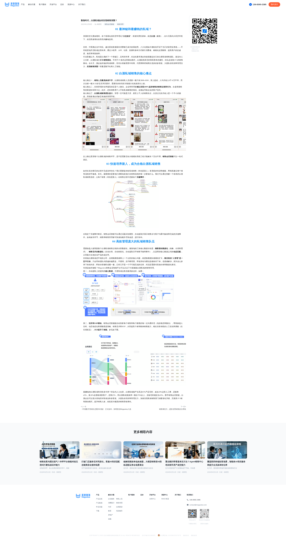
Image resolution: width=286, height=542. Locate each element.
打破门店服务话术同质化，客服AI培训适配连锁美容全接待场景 (101, 463)
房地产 (110, 515)
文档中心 (152, 499)
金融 (109, 519)
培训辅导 (119, 511)
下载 (97, 511)
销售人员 (119, 499)
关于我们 (81, 4)
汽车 (109, 507)
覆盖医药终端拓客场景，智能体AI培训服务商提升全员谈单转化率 (226, 463)
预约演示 (274, 4)
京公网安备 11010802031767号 (170, 535)
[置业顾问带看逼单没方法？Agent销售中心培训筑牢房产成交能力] (185, 452)
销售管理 (120, 24)
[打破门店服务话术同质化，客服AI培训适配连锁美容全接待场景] (101, 452)
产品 (23, 4)
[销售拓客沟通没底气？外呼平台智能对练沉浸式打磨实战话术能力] (59, 452)
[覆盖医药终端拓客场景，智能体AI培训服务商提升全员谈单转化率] (227, 452)
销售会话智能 (109, 24)
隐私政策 (194, 535)
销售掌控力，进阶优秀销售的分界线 (172, 409)
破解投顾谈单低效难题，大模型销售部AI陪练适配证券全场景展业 (142, 463)
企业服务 (111, 499)
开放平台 (53, 4)
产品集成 (99, 503)
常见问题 (99, 507)
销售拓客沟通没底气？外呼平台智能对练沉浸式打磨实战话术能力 (59, 463)
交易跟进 (119, 507)
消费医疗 (111, 503)
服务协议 (186, 535)
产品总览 (99, 499)
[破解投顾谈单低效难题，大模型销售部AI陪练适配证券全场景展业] (143, 452)
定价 (62, 4)
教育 (109, 511)
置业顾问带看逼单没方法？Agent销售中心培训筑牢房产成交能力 (184, 463)
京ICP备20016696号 (149, 535)
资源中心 (71, 4)
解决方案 (31, 4)
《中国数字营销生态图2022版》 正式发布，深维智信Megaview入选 (106, 409)
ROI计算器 (165, 499)
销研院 (99, 24)
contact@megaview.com (198, 505)
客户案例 (42, 4)
